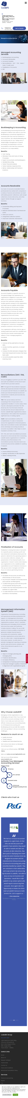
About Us (3, 1057)
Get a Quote (19, 28)
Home (2, 1055)
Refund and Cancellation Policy (9, 1070)
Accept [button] (15, 1094)
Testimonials (4, 1062)
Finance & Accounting (7, 1078)
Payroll (3, 1080)
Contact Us (4, 1065)
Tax (2, 1083)
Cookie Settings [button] (7, 1094)
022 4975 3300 (5, 1038)
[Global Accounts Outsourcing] (5, 5)
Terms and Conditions (7, 1068)
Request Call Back (6, 1060)
